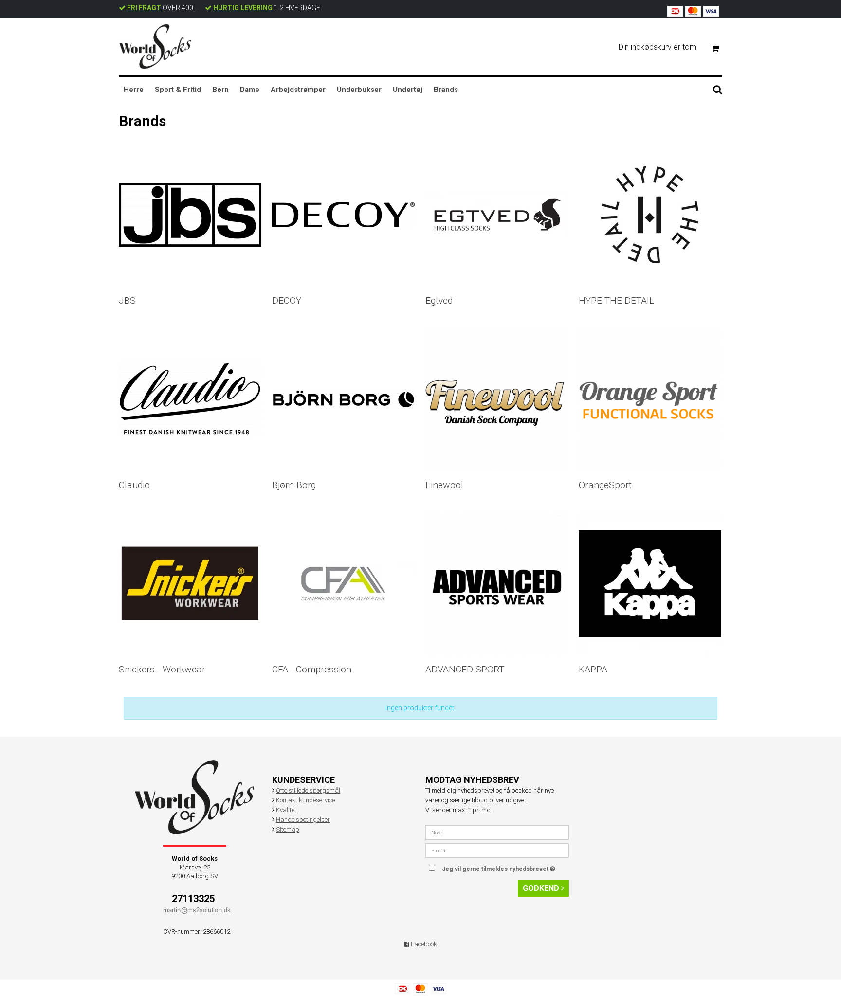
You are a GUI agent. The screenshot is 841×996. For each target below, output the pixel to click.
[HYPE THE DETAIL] (650, 215)
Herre (134, 89)
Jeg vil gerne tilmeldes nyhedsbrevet (505, 866)
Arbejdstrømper (298, 89)
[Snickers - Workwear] (190, 583)
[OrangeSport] (650, 399)
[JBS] (190, 215)
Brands (446, 89)
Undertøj (407, 89)
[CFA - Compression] (343, 583)
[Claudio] (190, 399)
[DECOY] (343, 215)
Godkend (542, 888)
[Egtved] (496, 215)
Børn (220, 89)
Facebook (423, 944)
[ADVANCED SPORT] (496, 583)
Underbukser (359, 89)
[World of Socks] (155, 46)
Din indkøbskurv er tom (657, 47)
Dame (249, 89)
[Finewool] (496, 399)
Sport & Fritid (178, 89)
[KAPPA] (650, 583)
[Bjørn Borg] (343, 399)
